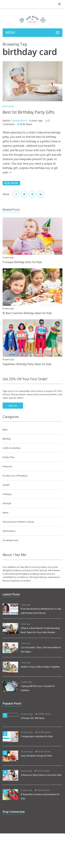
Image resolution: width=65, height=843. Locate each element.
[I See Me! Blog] (32, 24)
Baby (5, 429)
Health (6, 484)
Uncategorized (10, 540)
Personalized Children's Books (18, 521)
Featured (7, 466)
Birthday (9, 107)
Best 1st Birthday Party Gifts (29, 112)
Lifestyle (7, 503)
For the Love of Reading (15, 475)
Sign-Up (13, 405)
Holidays (7, 494)
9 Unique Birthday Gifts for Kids (22, 262)
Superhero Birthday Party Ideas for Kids (27, 364)
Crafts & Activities (12, 448)
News (5, 512)
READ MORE (11, 183)
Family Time (9, 457)
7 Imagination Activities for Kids (37, 736)
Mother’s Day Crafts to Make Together (40, 666)
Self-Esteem (9, 531)
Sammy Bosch (19, 120)
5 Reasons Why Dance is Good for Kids (41, 775)
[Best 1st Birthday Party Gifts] (32, 81)
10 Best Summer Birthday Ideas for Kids (27, 313)
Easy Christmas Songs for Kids (36, 755)
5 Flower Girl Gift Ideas (33, 718)
